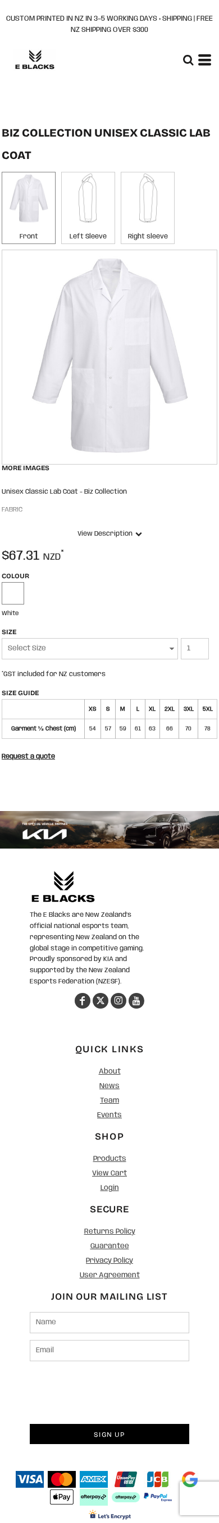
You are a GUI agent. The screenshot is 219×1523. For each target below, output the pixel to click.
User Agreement (110, 1275)
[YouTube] (136, 1001)
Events (109, 1115)
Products (109, 1159)
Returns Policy (109, 1231)
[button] (63, 886)
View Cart (109, 1173)
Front (29, 236)
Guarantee (109, 1246)
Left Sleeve (88, 236)
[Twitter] (100, 1001)
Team (109, 1100)
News (109, 1086)
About (110, 1071)
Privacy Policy (109, 1260)
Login (110, 1188)
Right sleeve (148, 236)
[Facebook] (82, 1001)
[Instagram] (118, 1001)
